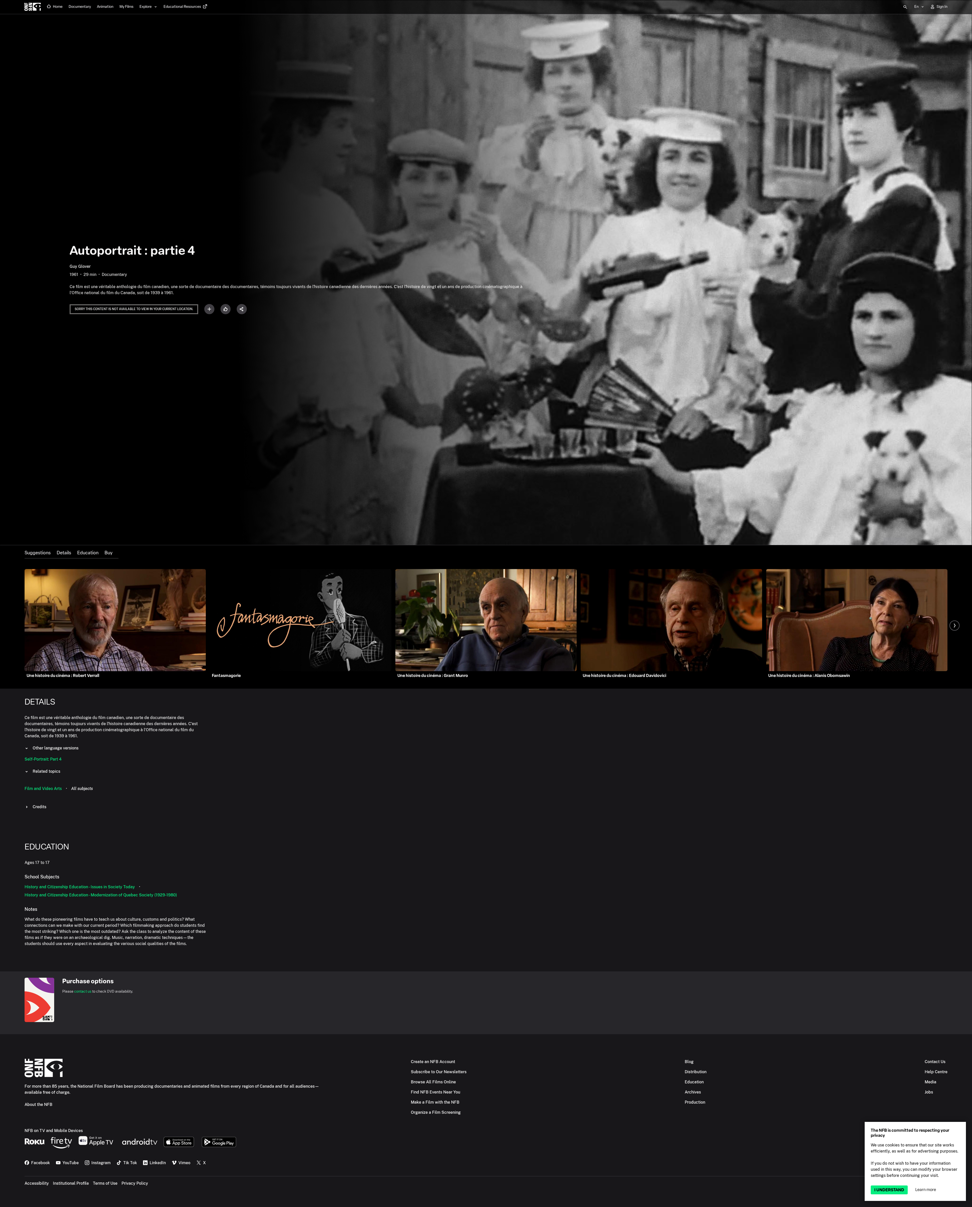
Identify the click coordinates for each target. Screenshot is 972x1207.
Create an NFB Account (433, 1061)
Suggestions (38, 553)
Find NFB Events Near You (435, 1092)
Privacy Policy (135, 1183)
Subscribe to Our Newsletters (439, 1071)
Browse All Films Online (433, 1082)
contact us (82, 991)
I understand (889, 1189)
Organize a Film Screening (436, 1112)
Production (695, 1102)
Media (930, 1082)
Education (87, 553)
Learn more (925, 1189)
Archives (693, 1092)
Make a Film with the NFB (435, 1102)
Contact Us (935, 1061)
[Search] (905, 7)
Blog (689, 1061)
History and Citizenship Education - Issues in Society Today (80, 886)
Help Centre (936, 1071)
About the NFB (38, 1104)
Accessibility (37, 1183)
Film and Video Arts (43, 788)
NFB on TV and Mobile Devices (54, 1130)
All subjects (82, 788)
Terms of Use (105, 1183)
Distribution (695, 1071)
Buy (108, 553)
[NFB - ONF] (32, 7)
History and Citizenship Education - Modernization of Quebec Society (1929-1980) (101, 895)
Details (64, 553)
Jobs (929, 1092)
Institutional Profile (71, 1183)
